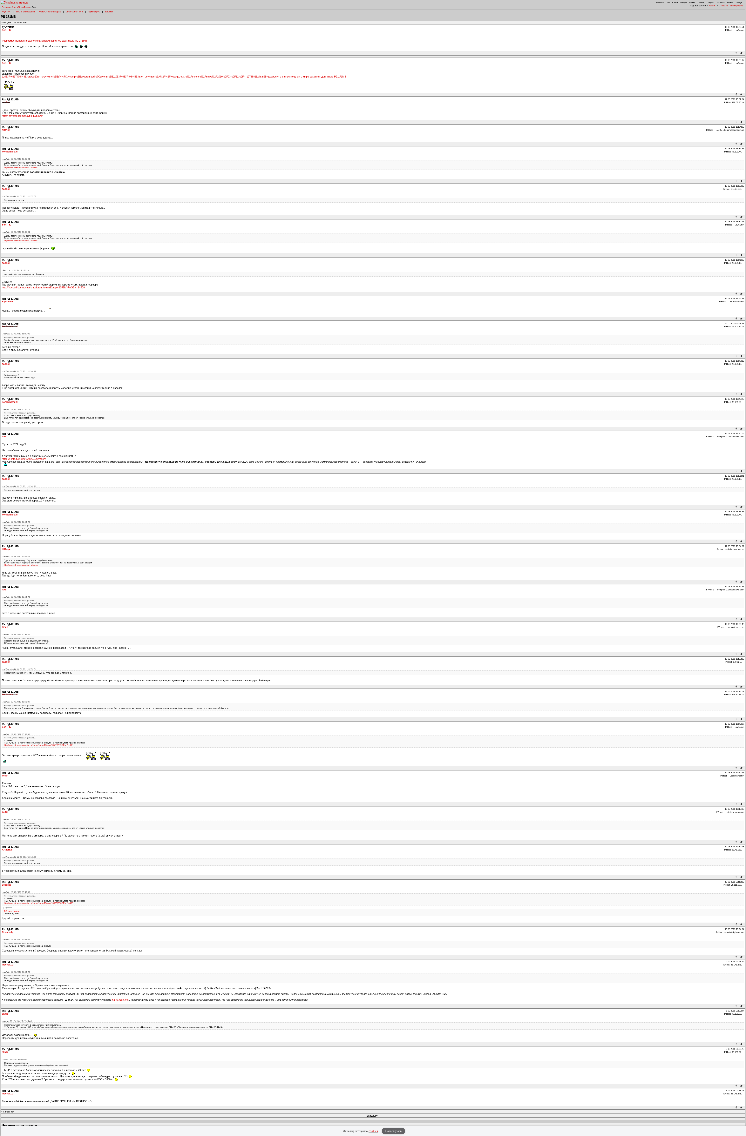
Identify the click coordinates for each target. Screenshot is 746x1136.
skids (5, 1013)
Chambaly (7, 932)
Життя (692, 3)
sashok (6, 102)
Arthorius (7, 849)
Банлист (109, 11)
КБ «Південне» (120, 999)
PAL (4, 436)
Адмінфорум (94, 11)
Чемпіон (721, 3)
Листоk (6, 130)
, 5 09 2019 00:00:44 (15, 1059)
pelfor (5, 812)
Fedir (5, 775)
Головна (6, 7)
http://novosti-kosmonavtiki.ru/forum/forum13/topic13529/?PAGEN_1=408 (43, 287)
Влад (5, 627)
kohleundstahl (9, 151)
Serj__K (6, 30)
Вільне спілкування (25, 11)
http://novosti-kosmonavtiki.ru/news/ (22, 115)
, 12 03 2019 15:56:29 (16, 702)
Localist (6, 885)
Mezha (730, 3)
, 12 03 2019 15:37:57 (19, 196)
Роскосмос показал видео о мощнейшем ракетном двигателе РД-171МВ (44, 40)
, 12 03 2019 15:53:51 (19, 669)
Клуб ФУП (6, 11)
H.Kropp (6, 549)
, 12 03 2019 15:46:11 (19, 371)
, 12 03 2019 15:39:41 (17, 270)
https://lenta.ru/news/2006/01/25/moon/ (24, 458)
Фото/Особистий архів (50, 11)
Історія (683, 3)
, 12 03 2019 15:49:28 (19, 486)
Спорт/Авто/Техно (21, 7)
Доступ (739, 3)
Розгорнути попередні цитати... (20, 337)
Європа (711, 3)
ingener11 (7, 964)
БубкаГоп (7, 301)
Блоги (675, 3)
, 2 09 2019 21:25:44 (17, 1021)
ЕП (668, 3)
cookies (373, 1131)
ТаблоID (701, 3)
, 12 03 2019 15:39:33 (16, 334)
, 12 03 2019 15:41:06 (16, 734)
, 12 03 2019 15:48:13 (16, 409)
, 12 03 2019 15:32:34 (16, 159)
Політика (660, 3)
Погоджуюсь (393, 1131)
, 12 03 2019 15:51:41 (16, 522)
